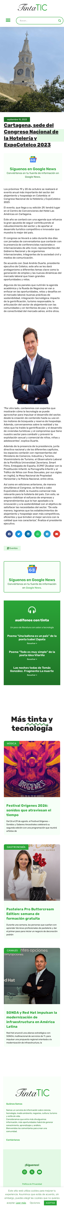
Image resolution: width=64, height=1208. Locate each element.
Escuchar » (32, 643)
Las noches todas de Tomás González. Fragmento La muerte (32, 669)
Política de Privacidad (32, 1184)
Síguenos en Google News (33, 169)
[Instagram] (24, 1171)
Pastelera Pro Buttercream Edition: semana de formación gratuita (30, 914)
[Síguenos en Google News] (33, 159)
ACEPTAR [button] (50, 1203)
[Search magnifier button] (59, 20)
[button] (8, 20)
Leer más (21, 1202)
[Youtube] (39, 1171)
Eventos (13, 548)
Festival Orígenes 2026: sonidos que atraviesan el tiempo (28, 810)
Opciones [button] (35, 1202)
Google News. (34, 587)
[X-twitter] (32, 1171)
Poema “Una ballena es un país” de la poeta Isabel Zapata (32, 637)
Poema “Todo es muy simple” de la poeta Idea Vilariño (32, 653)
